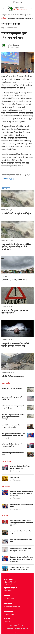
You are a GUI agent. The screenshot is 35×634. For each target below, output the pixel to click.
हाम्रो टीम (25, 628)
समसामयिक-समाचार (19, 625)
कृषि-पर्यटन (18, 628)
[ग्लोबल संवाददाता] (3, 45)
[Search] (3, 8)
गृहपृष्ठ (2, 28)
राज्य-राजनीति (10, 628)
